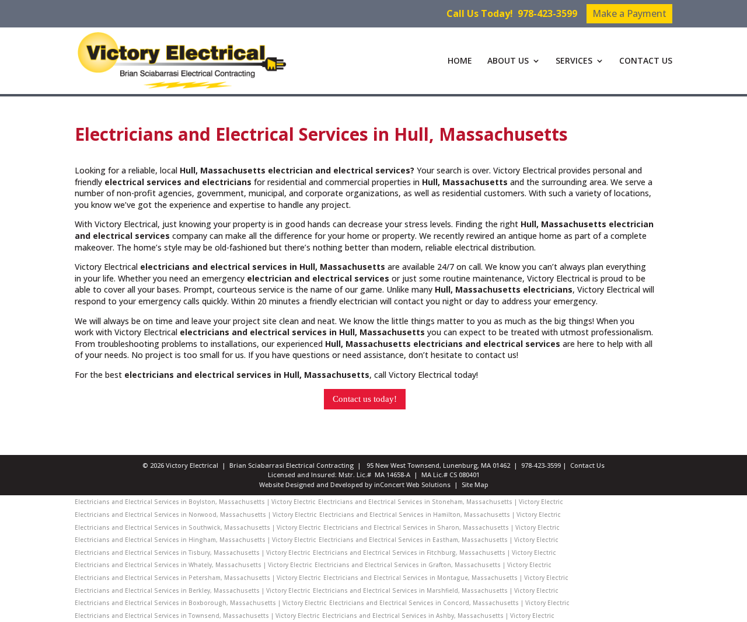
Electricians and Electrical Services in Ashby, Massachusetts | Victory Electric (438, 615)
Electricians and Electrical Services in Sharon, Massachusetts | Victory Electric (441, 527)
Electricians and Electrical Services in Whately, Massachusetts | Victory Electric (193, 565)
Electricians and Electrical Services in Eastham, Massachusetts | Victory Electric (438, 540)
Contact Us (587, 465)
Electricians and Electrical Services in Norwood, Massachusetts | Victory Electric (196, 514)
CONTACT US (645, 61)
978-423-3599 (547, 13)
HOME (460, 61)
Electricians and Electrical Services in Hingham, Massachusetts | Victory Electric (195, 540)
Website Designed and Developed (311, 484)
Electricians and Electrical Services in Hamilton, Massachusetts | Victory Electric (440, 514)
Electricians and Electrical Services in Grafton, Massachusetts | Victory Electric (433, 565)
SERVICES (574, 61)
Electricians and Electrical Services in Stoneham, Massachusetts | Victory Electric (440, 502)
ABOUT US (508, 61)
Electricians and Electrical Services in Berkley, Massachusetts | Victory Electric (192, 590)
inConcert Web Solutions (412, 484)
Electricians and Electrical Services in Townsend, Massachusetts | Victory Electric (197, 615)
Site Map (475, 484)
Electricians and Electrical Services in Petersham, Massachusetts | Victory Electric (198, 578)
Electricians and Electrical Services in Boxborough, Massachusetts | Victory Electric (201, 603)
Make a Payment (629, 13)
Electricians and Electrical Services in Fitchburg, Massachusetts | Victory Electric (434, 552)
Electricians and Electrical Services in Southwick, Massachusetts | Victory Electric (198, 527)
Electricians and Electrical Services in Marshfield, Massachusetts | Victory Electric (435, 590)
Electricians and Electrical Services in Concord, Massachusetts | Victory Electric (449, 603)
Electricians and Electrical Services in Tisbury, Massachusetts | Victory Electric (192, 552)
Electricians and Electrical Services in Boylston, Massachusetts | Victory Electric (195, 502)
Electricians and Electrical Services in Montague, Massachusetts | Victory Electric (445, 578)
